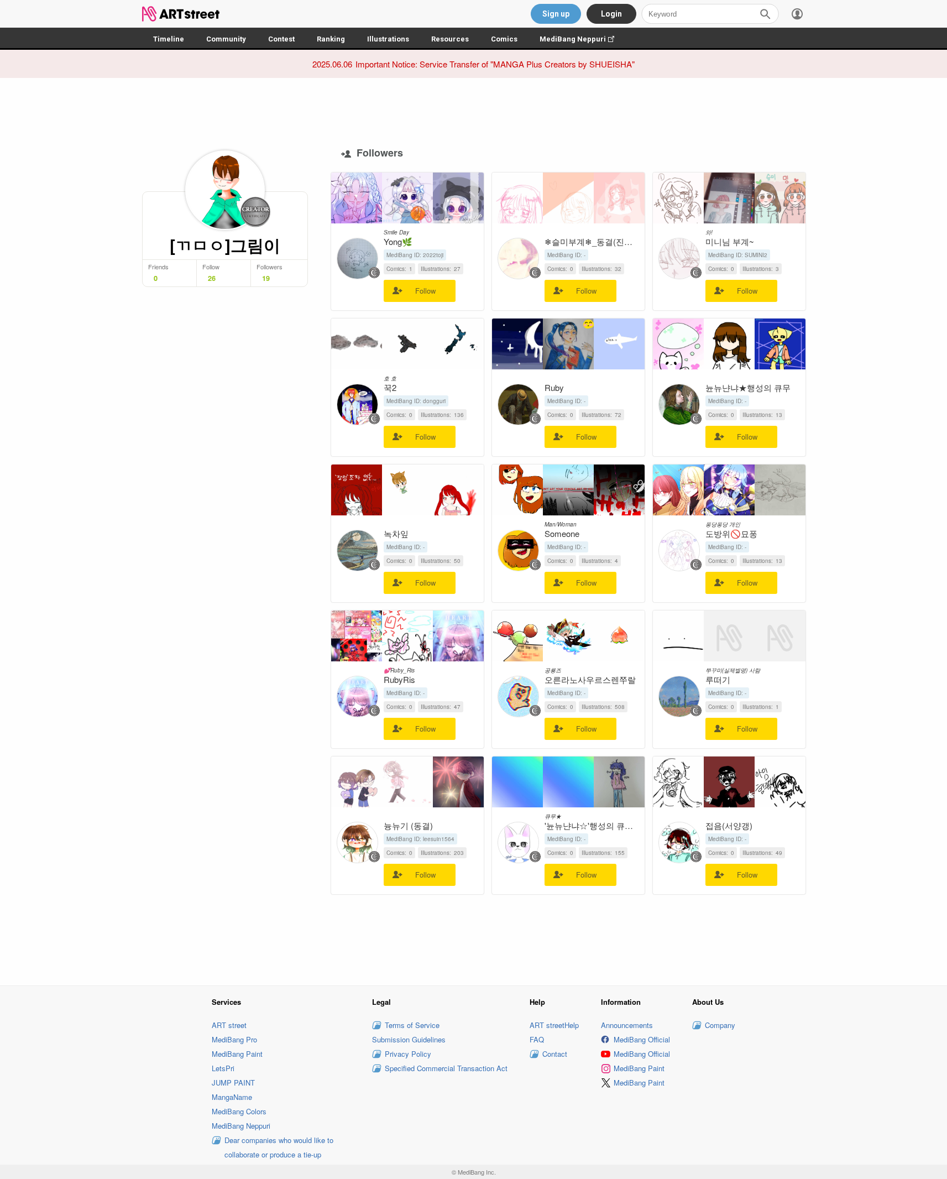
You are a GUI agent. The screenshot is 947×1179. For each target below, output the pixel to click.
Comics (504, 39)
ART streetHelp (554, 1025)
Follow (425, 290)
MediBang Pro (234, 1039)
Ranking (331, 39)
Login (611, 13)
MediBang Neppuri (582, 39)
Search (765, 14)
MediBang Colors (239, 1111)
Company (720, 1025)
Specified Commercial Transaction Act (446, 1068)
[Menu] (797, 13)
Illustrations (388, 39)
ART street (229, 1025)
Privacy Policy (408, 1053)
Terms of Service (412, 1025)
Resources (450, 39)
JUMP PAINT (233, 1082)
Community (226, 39)
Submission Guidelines (409, 1039)
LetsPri (223, 1068)
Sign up (555, 13)
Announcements (627, 1025)
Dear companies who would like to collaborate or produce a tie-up (278, 1147)
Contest (281, 39)
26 (212, 278)
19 (266, 278)
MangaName (232, 1097)
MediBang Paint (237, 1053)
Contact (554, 1053)
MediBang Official (642, 1039)
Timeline (168, 39)
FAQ (537, 1039)
